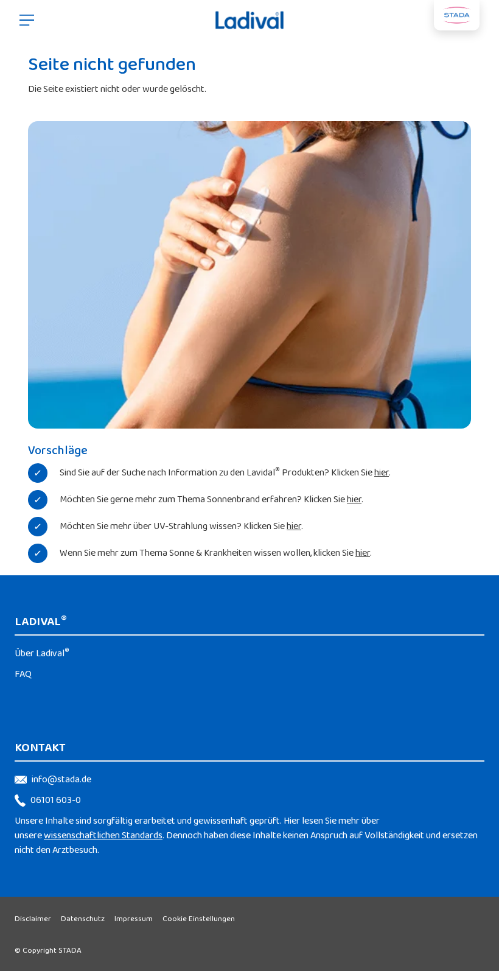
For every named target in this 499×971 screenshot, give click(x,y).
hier (381, 472)
